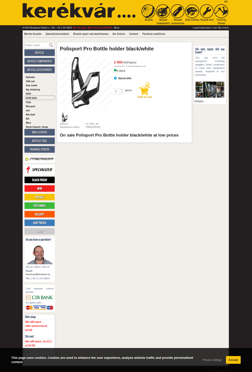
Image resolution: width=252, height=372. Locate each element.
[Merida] (39, 159)
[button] (122, 89)
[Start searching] (51, 45)
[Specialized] (39, 169)
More (116, 27)
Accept (233, 359)
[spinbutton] (117, 91)
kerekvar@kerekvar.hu (38, 274)
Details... (200, 101)
